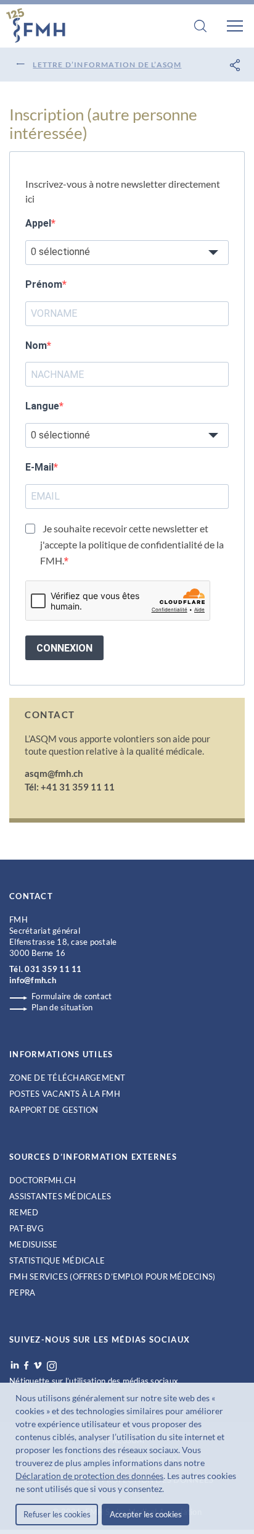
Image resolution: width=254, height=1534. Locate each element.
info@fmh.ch (32, 980)
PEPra (22, 1292)
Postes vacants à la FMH (64, 1094)
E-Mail (39, 467)
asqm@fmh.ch (54, 773)
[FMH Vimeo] (37, 1365)
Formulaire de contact (71, 996)
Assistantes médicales (60, 1196)
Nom (36, 345)
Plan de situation (61, 1007)
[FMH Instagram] (52, 1366)
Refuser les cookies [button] (57, 1514)
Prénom (43, 284)
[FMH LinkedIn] (14, 1365)
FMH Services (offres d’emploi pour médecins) (112, 1276)
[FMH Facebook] (26, 1365)
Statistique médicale (57, 1260)
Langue (42, 406)
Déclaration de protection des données (89, 1475)
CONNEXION (64, 648)
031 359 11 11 (53, 969)
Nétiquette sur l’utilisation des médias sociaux (93, 1381)
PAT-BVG (26, 1228)
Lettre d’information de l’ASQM (107, 64)
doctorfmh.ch (42, 1180)
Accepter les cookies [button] (146, 1514)
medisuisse (33, 1244)
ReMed (23, 1212)
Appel (38, 223)
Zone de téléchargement (67, 1078)
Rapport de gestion (54, 1110)
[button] (168, 1490)
